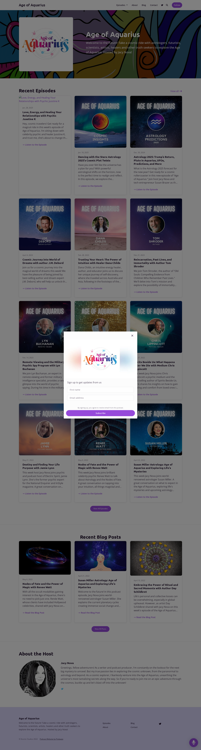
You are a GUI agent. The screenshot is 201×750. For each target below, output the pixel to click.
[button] (132, 335)
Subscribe (101, 413)
